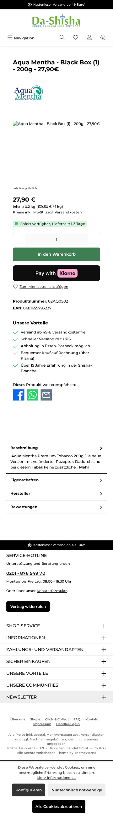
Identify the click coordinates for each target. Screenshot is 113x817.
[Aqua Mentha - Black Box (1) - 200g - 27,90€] (56, 156)
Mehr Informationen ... (56, 777)
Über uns (17, 719)
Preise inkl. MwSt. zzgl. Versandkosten (47, 212)
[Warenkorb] (103, 38)
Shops (35, 719)
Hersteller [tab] (20, 493)
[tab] (56, 458)
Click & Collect (57, 719)
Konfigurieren (28, 790)
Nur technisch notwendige (76, 790)
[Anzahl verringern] (19, 239)
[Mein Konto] (89, 38)
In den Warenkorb (57, 254)
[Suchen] (62, 38)
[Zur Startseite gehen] (56, 21)
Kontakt (92, 719)
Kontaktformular (52, 591)
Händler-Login (68, 724)
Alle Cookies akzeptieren (58, 806)
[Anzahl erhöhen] (94, 239)
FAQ (76, 719)
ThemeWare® (85, 752)
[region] (56, 156)
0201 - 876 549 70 (25, 573)
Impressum (42, 724)
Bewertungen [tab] (23, 506)
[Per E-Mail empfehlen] (46, 395)
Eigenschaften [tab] (24, 480)
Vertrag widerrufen (28, 606)
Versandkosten (93, 734)
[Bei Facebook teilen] (19, 395)
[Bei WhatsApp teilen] (32, 395)
